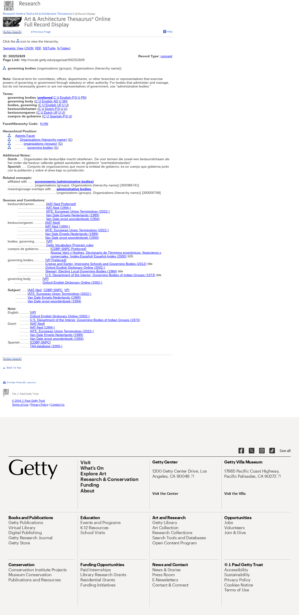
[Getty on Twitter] (251, 451)
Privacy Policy (39, 404)
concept (166, 56)
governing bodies (40, 147)
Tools (29, 13)
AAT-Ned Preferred (61, 204)
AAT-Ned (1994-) (58, 208)
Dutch (48, 112)
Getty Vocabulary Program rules (69, 245)
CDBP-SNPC (52, 290)
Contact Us (57, 404)
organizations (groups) (40, 143)
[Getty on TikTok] (272, 451)
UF (59, 105)
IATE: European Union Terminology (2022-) (78, 211)
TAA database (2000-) (46, 346)
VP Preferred (55, 260)
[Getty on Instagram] (262, 451)
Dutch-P (51, 109)
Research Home (13, 13)
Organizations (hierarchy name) (43, 139)
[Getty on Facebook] (241, 451)
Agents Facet (25, 135)
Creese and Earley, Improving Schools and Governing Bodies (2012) (95, 264)
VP (49, 241)
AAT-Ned (52, 222)
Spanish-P (57, 116)
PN (83, 97)
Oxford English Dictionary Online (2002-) (75, 267)
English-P (67, 97)
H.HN (44, 124)
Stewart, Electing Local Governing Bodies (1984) (81, 271)
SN (64, 101)
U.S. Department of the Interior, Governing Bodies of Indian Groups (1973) (100, 275)
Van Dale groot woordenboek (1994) (73, 219)
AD (55, 101)
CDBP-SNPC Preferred (68, 249)
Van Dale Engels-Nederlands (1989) (72, 215)
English (47, 101)
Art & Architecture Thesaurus (52, 13)
